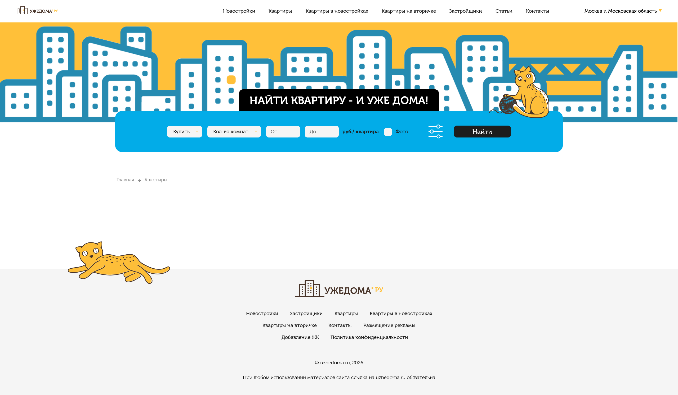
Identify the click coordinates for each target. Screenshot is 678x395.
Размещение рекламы (389, 325)
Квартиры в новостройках (337, 11)
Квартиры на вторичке (409, 11)
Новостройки (239, 11)
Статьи (504, 11)
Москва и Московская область (621, 11)
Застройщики (465, 11)
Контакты (537, 11)
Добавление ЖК (300, 337)
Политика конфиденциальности (369, 337)
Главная (125, 180)
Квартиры (280, 11)
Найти (482, 131)
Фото (402, 131)
